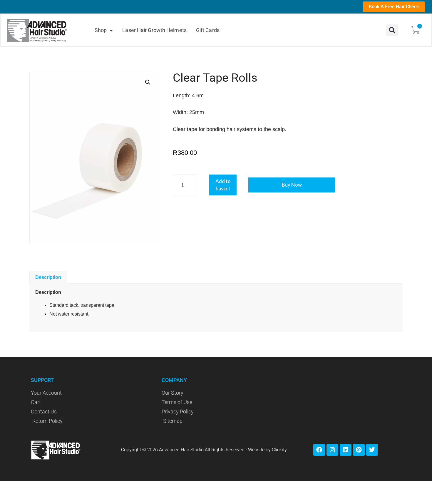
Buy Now (292, 185)
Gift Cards (208, 30)
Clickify (279, 449)
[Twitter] (372, 450)
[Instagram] (332, 450)
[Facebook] (319, 450)
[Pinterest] (359, 450)
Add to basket (223, 185)
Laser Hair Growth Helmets (154, 30)
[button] (392, 30)
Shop (101, 30)
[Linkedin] (345, 450)
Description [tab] (48, 277)
